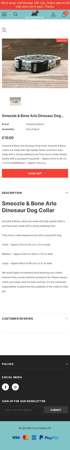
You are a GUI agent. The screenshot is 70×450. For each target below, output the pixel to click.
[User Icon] (53, 14)
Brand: (5, 124)
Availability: (8, 129)
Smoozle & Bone (35, 124)
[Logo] (34, 14)
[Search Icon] (16, 14)
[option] (35, 63)
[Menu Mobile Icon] (4, 14)
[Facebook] (5, 386)
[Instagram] (15, 386)
